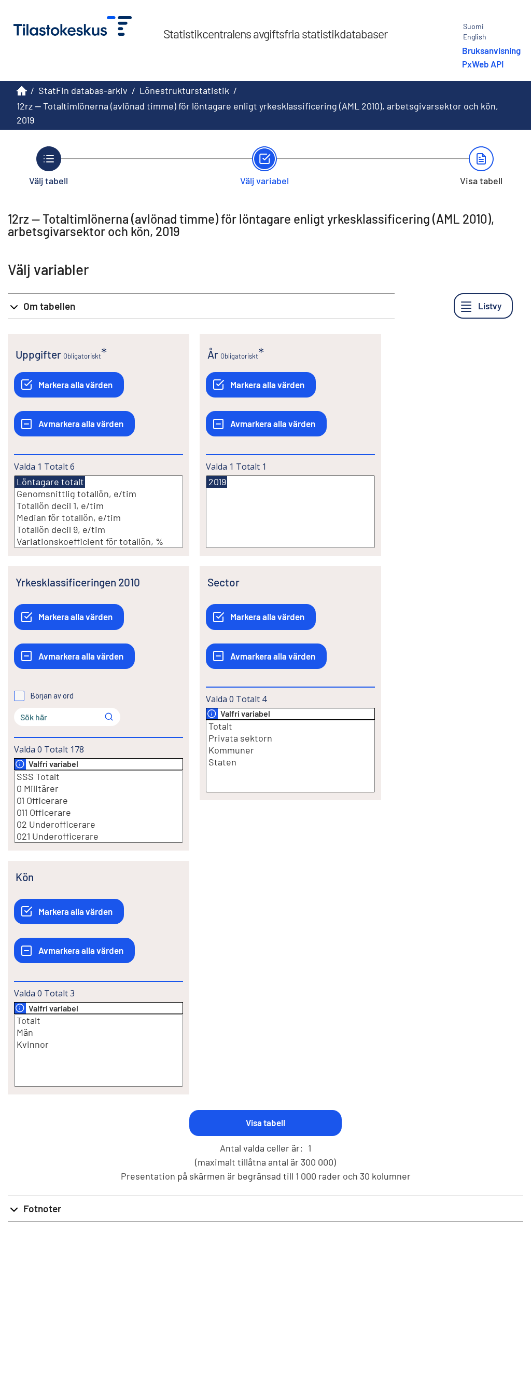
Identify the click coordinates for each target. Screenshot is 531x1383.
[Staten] (290, 762)
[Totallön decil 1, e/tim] (99, 506)
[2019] (216, 482)
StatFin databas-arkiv (83, 90)
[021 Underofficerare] (99, 836)
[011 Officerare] (99, 812)
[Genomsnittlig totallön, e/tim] (99, 494)
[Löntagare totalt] (50, 482)
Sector (223, 582)
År (212, 354)
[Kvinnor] (99, 1044)
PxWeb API (483, 64)
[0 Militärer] (99, 789)
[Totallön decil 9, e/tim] (99, 530)
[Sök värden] (108, 716)
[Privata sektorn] (290, 738)
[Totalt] (290, 726)
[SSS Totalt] (99, 777)
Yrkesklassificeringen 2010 (78, 582)
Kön (25, 876)
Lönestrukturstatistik (184, 90)
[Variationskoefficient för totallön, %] (99, 541)
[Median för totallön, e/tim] (99, 518)
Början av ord (52, 696)
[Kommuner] (290, 750)
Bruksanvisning (491, 50)
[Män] (99, 1032)
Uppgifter (38, 354)
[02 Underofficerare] (99, 824)
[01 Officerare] (99, 800)
